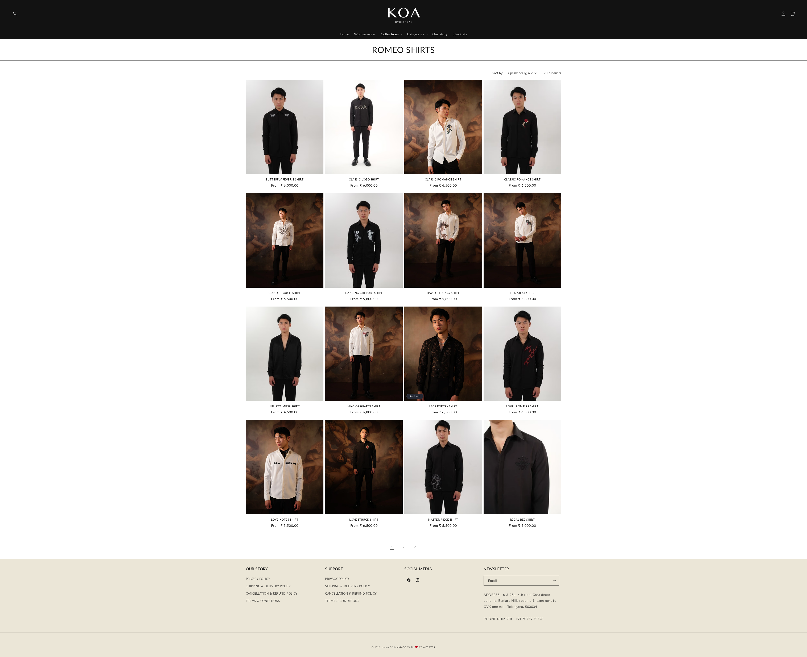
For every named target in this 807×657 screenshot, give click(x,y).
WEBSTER (429, 647)
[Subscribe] (554, 581)
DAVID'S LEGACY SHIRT (443, 293)
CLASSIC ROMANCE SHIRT (443, 179)
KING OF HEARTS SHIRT (364, 406)
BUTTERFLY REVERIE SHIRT (285, 179)
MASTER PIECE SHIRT (443, 519)
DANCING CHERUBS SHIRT (364, 293)
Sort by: (497, 73)
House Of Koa (390, 647)
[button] (15, 13)
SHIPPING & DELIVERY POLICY (268, 586)
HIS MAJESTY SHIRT (522, 293)
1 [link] (392, 547)
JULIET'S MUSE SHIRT (284, 406)
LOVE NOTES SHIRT (284, 519)
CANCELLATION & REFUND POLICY (272, 593)
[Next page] (414, 546)
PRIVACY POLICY (258, 579)
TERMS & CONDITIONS (263, 601)
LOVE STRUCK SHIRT (363, 519)
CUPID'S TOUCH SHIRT (285, 293)
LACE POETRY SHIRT (443, 406)
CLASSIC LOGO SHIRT (364, 179)
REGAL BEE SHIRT (522, 519)
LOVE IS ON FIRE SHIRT (522, 406)
